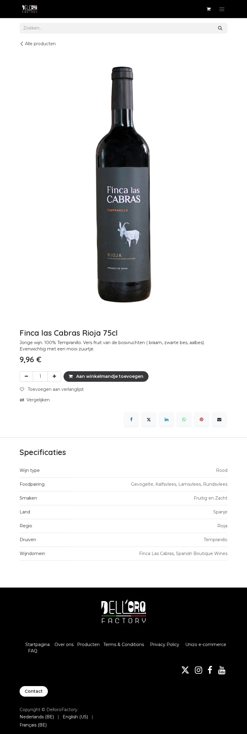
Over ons (64, 644)
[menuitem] (37, 717)
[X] (149, 419)
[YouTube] (222, 670)
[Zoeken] (220, 28)
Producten (88, 644)
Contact (34, 691)
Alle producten (40, 43)
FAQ (32, 651)
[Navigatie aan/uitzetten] (221, 9)
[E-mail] (219, 419)
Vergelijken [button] (38, 400)
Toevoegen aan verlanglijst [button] (55, 389)
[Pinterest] (201, 419)
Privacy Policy (164, 644)
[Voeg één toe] (54, 376)
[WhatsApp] (184, 419)
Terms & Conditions (124, 644)
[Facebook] (131, 419)
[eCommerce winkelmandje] (208, 9)
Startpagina (37, 644)
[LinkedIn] (166, 419)
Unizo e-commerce (205, 644)
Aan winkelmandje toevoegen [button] (109, 376)
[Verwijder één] (26, 376)
